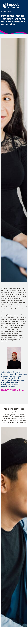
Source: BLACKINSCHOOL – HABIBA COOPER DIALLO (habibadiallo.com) (12, 390)
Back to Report (7, 11)
